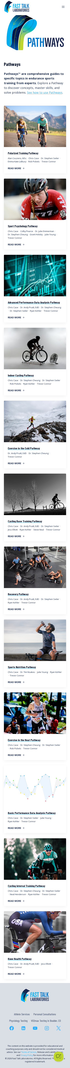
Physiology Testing (18, 1020)
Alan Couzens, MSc (17, 158)
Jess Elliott (13, 529)
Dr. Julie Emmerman (44, 231)
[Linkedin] (23, 1028)
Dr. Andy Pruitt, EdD (29, 307)
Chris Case (33, 158)
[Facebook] (11, 1028)
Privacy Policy (27, 1055)
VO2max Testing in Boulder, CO (46, 1020)
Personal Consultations (44, 1014)
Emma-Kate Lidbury (17, 161)
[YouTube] (35, 1028)
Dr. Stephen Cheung (18, 234)
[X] (58, 1028)
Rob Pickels (34, 161)
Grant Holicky (36, 234)
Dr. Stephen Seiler (50, 158)
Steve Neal (38, 529)
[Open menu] (63, 6)
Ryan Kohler (36, 310)
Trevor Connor (49, 161)
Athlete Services (22, 1014)
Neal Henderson (18, 894)
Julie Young (50, 234)
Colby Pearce (26, 231)
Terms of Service (28, 1052)
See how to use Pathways (44, 92)
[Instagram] (46, 1028)
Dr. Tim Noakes (27, 672)
